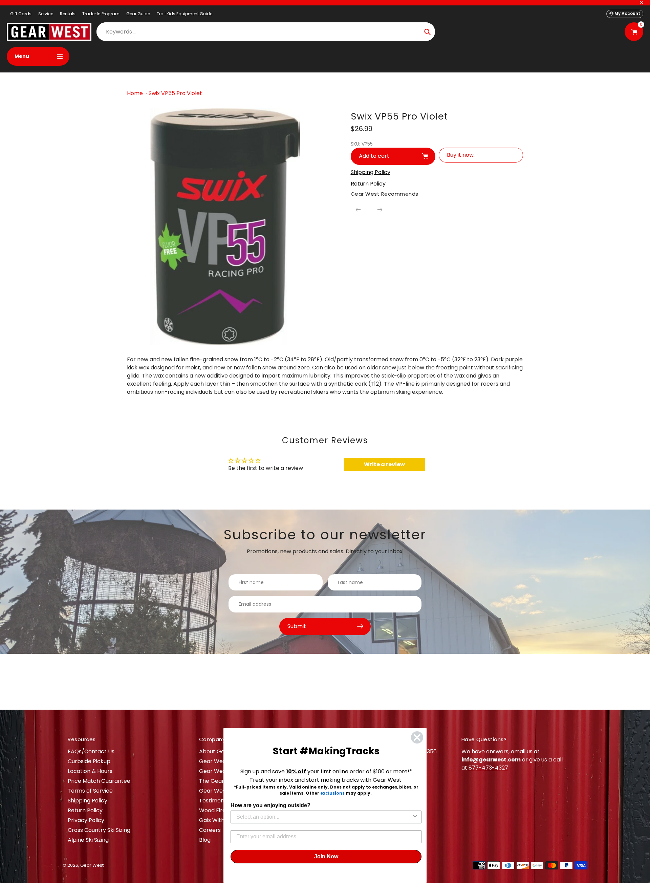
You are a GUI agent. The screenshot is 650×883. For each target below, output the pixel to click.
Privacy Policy (86, 820)
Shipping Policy (87, 800)
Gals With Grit (217, 820)
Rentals (67, 14)
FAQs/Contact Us (91, 751)
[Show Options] (415, 817)
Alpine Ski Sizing (88, 840)
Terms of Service (90, 791)
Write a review (384, 464)
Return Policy (85, 810)
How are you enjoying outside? (270, 805)
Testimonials (216, 800)
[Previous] (358, 209)
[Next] (379, 209)
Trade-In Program (101, 14)
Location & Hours (90, 771)
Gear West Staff (220, 791)
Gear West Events (223, 771)
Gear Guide (138, 14)
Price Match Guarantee (99, 781)
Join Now (326, 856)
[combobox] (324, 817)
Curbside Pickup (89, 761)
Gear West (92, 865)
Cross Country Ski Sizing (99, 830)
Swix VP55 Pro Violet (175, 93)
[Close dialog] (417, 737)
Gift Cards (20, 14)
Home (135, 93)
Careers (210, 830)
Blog (205, 840)
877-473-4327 (488, 768)
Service (45, 14)
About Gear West (222, 751)
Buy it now (460, 155)
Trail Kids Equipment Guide (184, 14)
